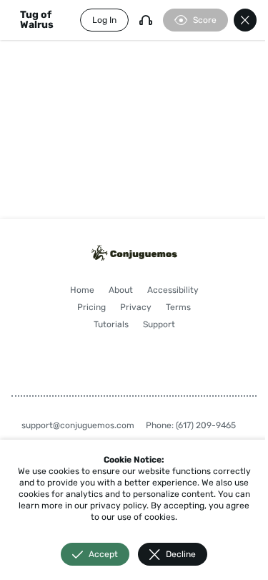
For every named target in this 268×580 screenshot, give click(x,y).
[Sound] (145, 20)
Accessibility (173, 290)
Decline (181, 554)
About (121, 290)
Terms (178, 307)
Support (159, 324)
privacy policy (118, 506)
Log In (104, 20)
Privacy (136, 307)
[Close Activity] (245, 20)
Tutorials (111, 324)
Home (82, 290)
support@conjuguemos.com (77, 425)
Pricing (91, 307)
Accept (103, 554)
